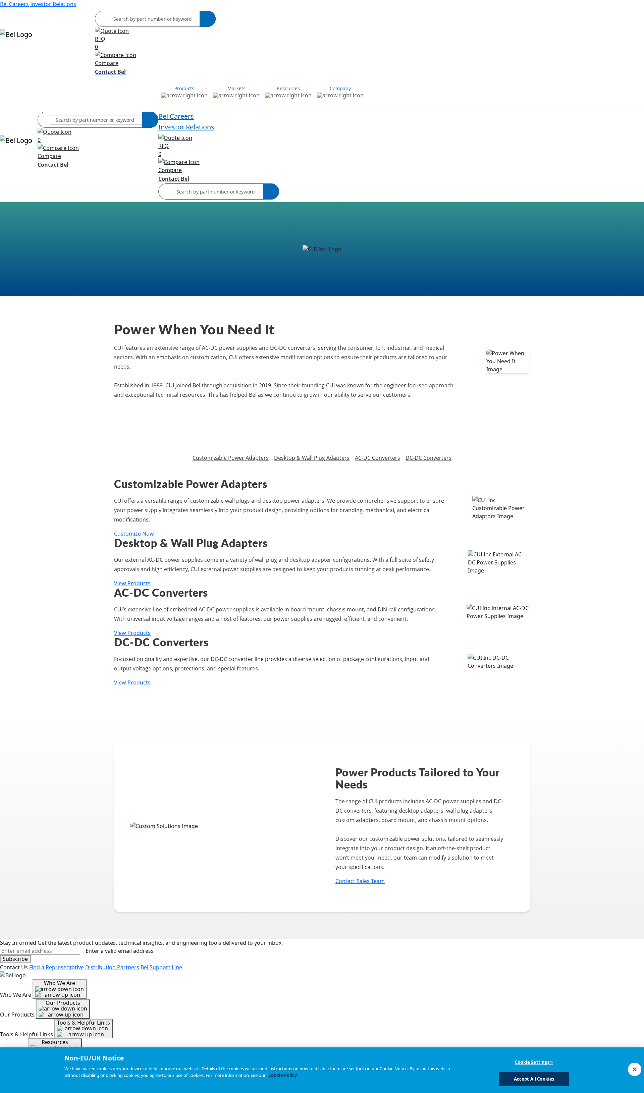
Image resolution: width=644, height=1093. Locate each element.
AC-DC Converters (377, 457)
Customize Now (134, 533)
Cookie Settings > (534, 1062)
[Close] (634, 1069)
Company (83, 53)
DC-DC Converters (428, 457)
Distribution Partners (112, 967)
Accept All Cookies (534, 1079)
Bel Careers (14, 4)
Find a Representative (56, 967)
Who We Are (59, 983)
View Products (132, 583)
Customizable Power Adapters (231, 457)
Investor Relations (53, 4)
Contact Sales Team (360, 881)
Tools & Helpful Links (83, 1022)
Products (11, 53)
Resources (57, 53)
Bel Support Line (161, 967)
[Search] (208, 19)
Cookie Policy (282, 1075)
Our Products (63, 1002)
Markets (33, 53)
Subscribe (15, 959)
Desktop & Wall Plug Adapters (312, 457)
